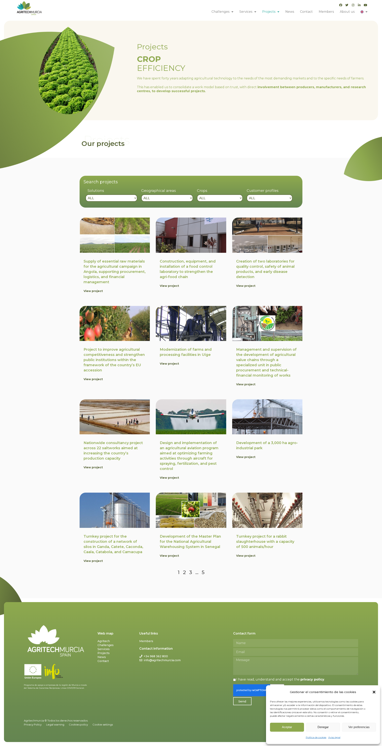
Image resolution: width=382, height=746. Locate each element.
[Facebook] (341, 5)
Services (245, 12)
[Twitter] (347, 5)
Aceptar (287, 727)
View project (93, 291)
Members (326, 12)
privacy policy (312, 679)
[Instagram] (353, 5)
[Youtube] (365, 5)
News (289, 12)
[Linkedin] (359, 5)
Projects (268, 12)
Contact (306, 12)
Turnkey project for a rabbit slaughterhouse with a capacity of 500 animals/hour (265, 541)
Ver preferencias (359, 727)
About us (347, 12)
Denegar (323, 727)
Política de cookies (316, 737)
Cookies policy (78, 724)
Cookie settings (103, 724)
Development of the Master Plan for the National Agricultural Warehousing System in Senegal (190, 541)
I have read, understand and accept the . (280, 679)
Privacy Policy (33, 724)
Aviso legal (334, 737)
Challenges (220, 12)
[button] (374, 692)
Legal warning (55, 724)
